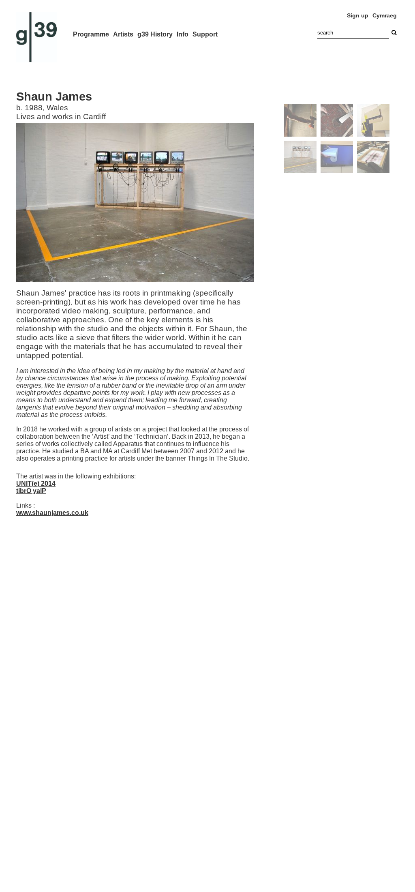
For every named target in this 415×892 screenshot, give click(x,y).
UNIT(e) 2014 (36, 483)
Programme (91, 34)
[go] (394, 33)
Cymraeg (384, 15)
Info (182, 34)
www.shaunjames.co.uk (52, 512)
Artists (123, 34)
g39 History (155, 34)
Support (205, 34)
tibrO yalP (31, 490)
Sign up (357, 15)
